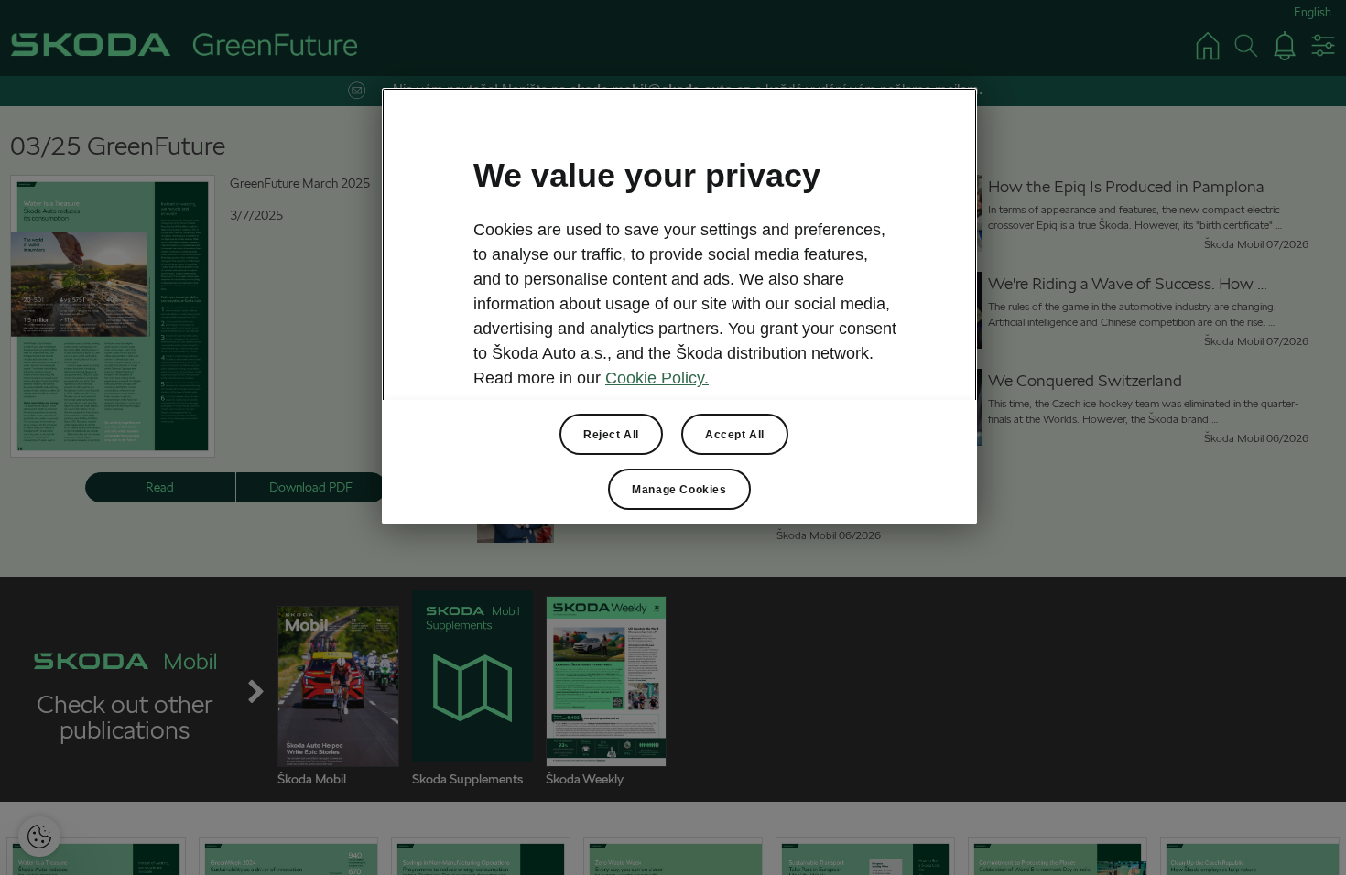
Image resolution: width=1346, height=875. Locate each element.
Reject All (611, 434)
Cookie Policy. (657, 378)
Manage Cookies (679, 489)
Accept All (735, 434)
